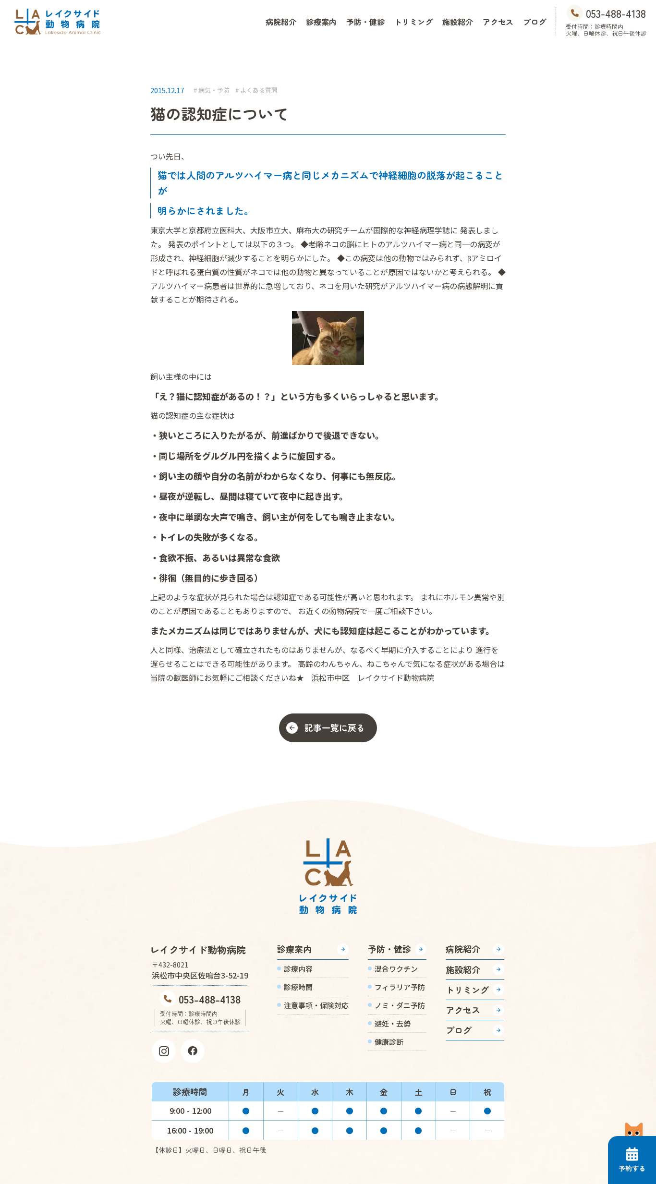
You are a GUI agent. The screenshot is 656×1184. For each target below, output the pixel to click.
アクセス (498, 21)
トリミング (413, 21)
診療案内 (321, 21)
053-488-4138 (210, 998)
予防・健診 (365, 21)
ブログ (534, 21)
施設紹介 (457, 21)
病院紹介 (281, 21)
